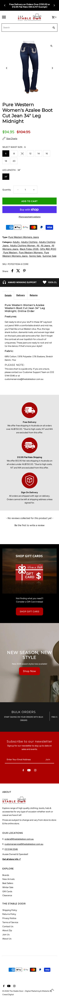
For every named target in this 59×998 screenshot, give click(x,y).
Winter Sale (7, 887)
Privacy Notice (9, 918)
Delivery (20, 295)
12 (30, 153)
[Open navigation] (9, 17)
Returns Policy (9, 914)
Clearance (7, 895)
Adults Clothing (29, 242)
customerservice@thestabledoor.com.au (24, 844)
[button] (29, 525)
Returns (33, 295)
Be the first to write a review (29, 525)
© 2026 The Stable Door (13, 991)
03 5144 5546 (11, 849)
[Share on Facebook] (12, 271)
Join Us (5, 934)
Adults (16, 242)
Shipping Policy (9, 910)
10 (22, 153)
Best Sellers (7, 883)
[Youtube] (29, 771)
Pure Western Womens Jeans (23, 237)
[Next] (54, 5)
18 (6, 161)
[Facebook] (23, 771)
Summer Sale (49, 256)
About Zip (7, 930)
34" (5, 176)
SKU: (4, 264)
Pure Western (10, 252)
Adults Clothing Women (23, 245)
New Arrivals (8, 879)
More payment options (29, 216)
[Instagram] (35, 771)
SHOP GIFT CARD (29, 611)
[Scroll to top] (52, 989)
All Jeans (46, 245)
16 (47, 153)
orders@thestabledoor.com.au (19, 839)
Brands (5, 875)
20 (14, 161)
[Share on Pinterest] (24, 271)
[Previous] (5, 5)
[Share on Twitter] (18, 271)
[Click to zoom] (51, 46)
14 (38, 153)
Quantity (6, 189)
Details (8, 295)
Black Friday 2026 (29, 249)
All (38, 245)
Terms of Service (10, 922)
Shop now (29, 671)
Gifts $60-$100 (48, 249)
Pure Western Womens (31, 252)
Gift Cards (7, 891)
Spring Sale (35, 256)
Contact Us (7, 926)
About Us (6, 938)
